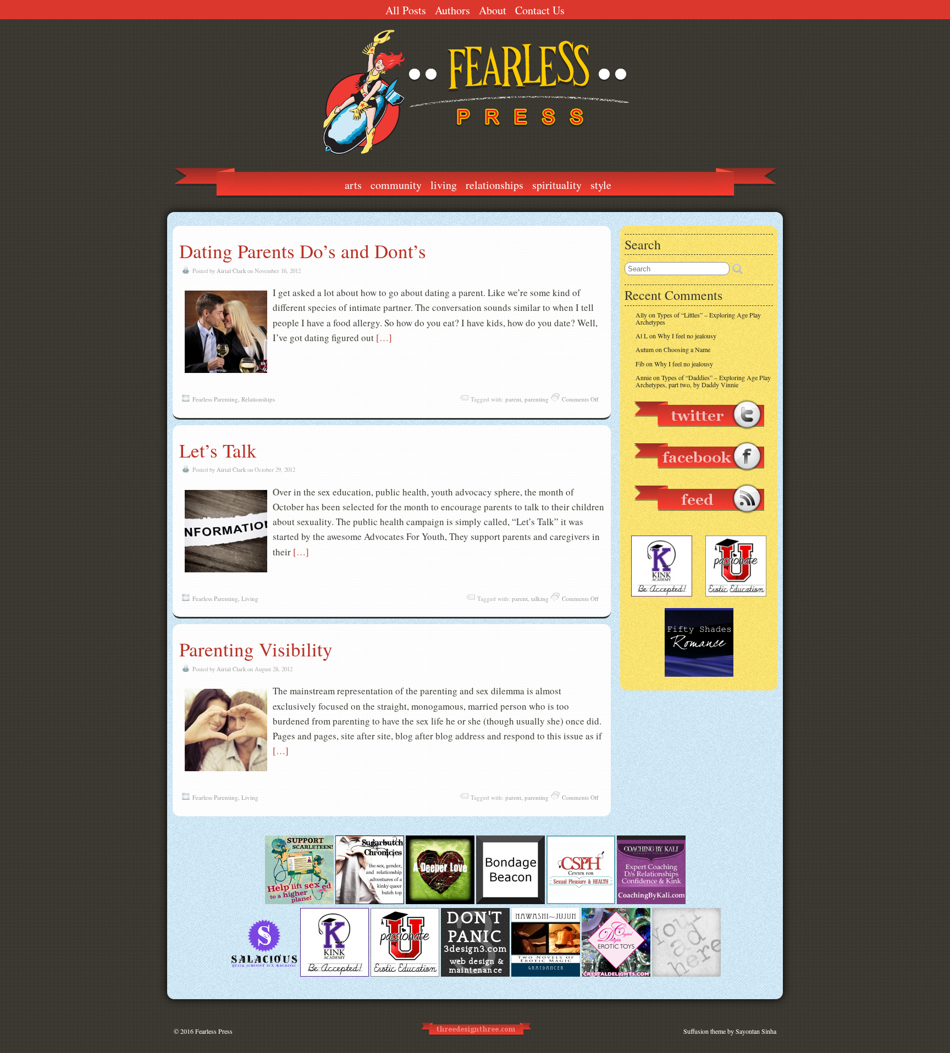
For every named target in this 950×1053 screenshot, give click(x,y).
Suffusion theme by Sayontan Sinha (729, 1031)
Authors (452, 10)
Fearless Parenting (215, 399)
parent (513, 399)
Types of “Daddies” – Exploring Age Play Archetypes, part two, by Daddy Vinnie (703, 381)
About (492, 10)
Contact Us (540, 10)
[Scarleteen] (299, 901)
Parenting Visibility (256, 649)
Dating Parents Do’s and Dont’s (302, 251)
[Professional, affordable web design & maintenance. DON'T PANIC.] (475, 1039)
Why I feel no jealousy (687, 335)
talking (540, 598)
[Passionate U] (405, 974)
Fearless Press (214, 1031)
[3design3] (475, 974)
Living (443, 184)
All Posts (405, 10)
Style (600, 184)
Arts (353, 184)
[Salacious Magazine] (264, 974)
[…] (384, 337)
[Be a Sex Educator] (651, 901)
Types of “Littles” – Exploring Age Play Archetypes (698, 318)
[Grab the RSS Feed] (699, 518)
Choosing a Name (687, 349)
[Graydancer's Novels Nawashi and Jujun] (545, 974)
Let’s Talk (218, 450)
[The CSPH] (580, 901)
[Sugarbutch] (369, 901)
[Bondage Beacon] (510, 901)
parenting (536, 399)
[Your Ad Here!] (686, 974)
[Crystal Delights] (616, 974)
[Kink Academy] (334, 974)
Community (396, 184)
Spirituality (557, 184)
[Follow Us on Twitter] (699, 434)
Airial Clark (231, 271)
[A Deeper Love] (440, 901)
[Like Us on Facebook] (699, 476)
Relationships (494, 184)
